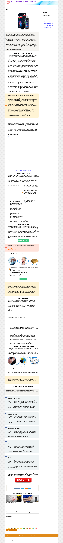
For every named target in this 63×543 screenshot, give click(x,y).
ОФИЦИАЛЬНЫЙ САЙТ (23, 240)
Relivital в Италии (47, 27)
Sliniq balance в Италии (48, 25)
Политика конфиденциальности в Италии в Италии (16, 535)
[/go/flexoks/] (24, 152)
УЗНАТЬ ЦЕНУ (23, 278)
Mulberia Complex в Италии (49, 23)
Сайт (29, 512)
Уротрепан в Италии (48, 21)
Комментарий (9, 516)
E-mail (18, 512)
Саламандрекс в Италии (11, 502)
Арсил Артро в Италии (28, 502)
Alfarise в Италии (47, 29)
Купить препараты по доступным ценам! (23, 1)
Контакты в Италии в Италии (32, 535)
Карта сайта (54, 540)
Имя (7, 512)
